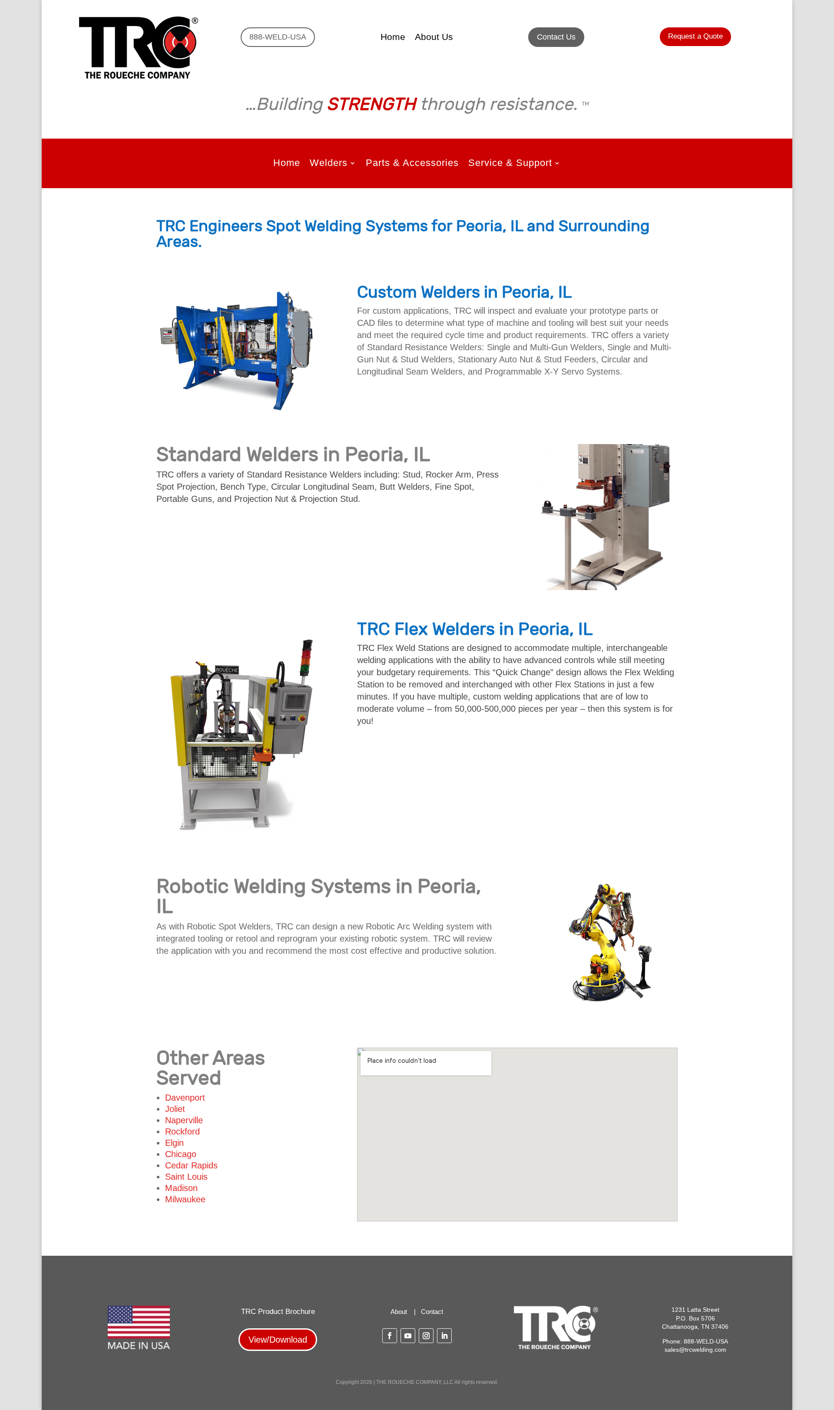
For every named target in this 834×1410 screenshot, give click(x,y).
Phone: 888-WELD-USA (695, 1341)
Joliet (175, 1109)
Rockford (182, 1131)
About (399, 1311)
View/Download (277, 1339)
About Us (434, 38)
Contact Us (556, 37)
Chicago (180, 1154)
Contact (432, 1311)
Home (393, 38)
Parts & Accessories (412, 164)
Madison (181, 1188)
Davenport (185, 1097)
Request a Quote (695, 36)
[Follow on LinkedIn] (444, 1335)
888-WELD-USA (277, 37)
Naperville (184, 1120)
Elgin (174, 1143)
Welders (329, 164)
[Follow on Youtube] (407, 1335)
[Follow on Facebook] (389, 1335)
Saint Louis (186, 1176)
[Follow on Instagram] (426, 1335)
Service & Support (510, 164)
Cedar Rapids (191, 1165)
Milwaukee (185, 1199)
